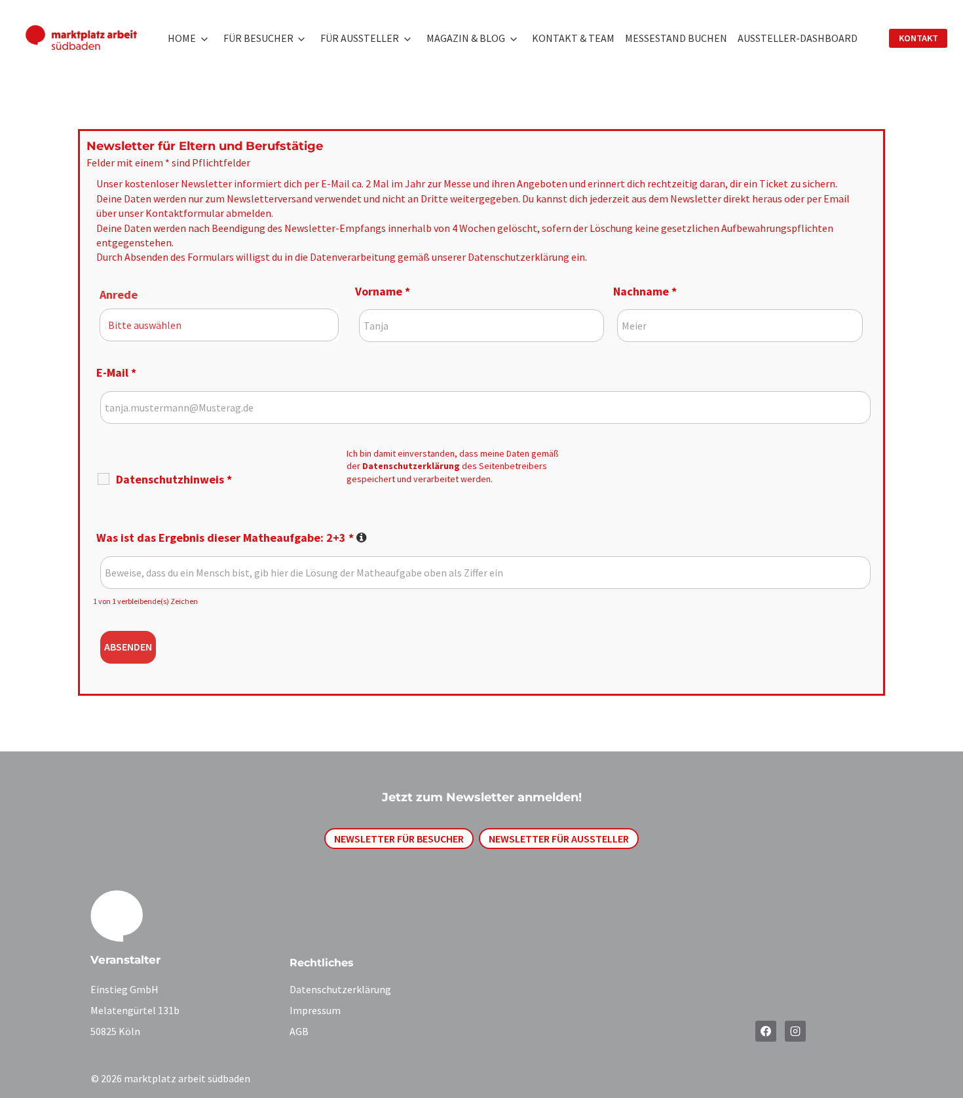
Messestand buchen (676, 38)
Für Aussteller (359, 38)
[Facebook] (765, 1031)
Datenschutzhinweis (174, 479)
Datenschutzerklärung (518, 256)
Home (182, 38)
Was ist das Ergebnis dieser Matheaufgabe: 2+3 (231, 537)
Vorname (382, 291)
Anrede (119, 294)
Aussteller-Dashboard (798, 38)
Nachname (645, 291)
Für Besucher (258, 38)
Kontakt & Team (573, 38)
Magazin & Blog (465, 38)
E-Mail (116, 372)
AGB (299, 1031)
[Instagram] (795, 1031)
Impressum (315, 1010)
